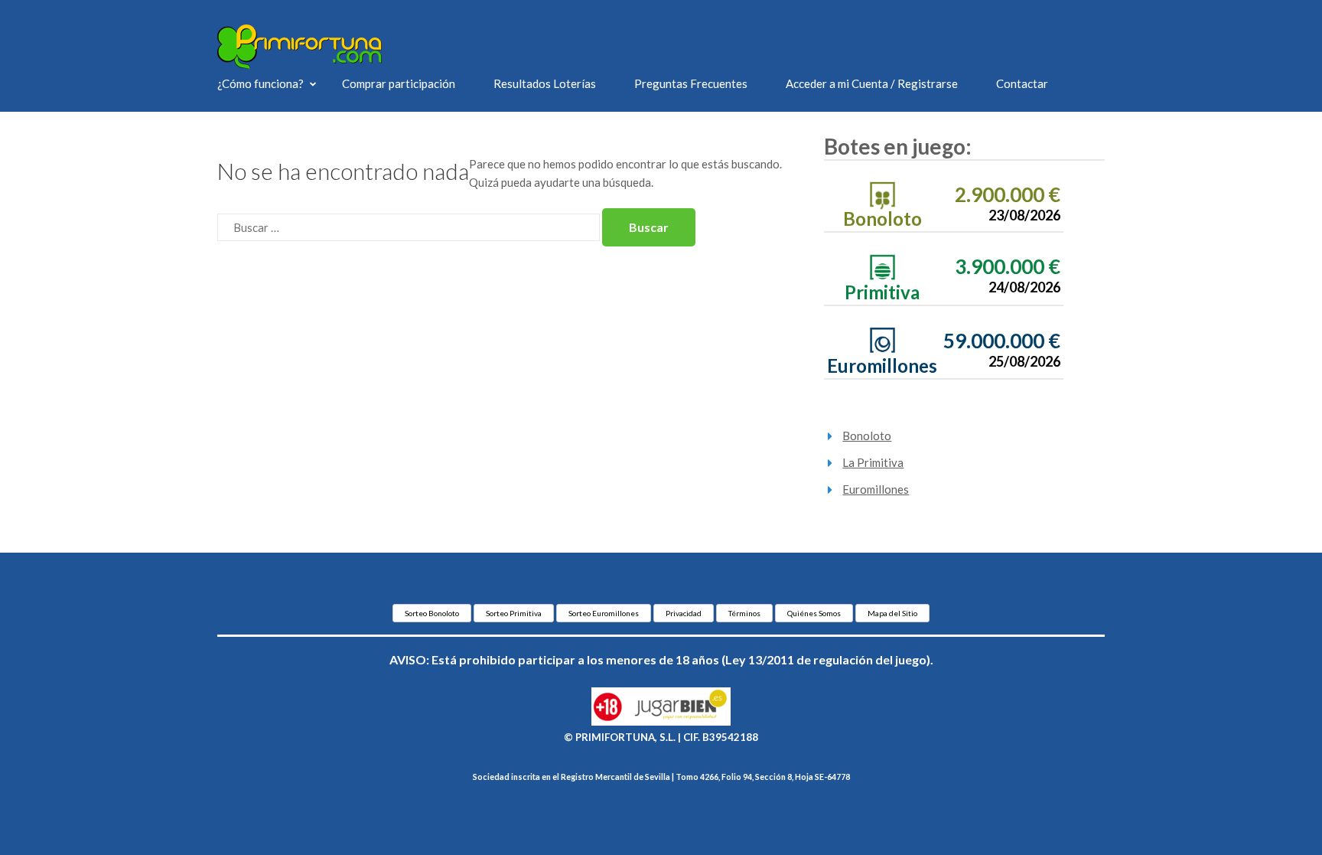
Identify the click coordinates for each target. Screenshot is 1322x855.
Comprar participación (398, 83)
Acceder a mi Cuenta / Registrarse (872, 83)
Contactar (1022, 83)
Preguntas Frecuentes (690, 83)
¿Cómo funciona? (260, 83)
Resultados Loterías (544, 83)
